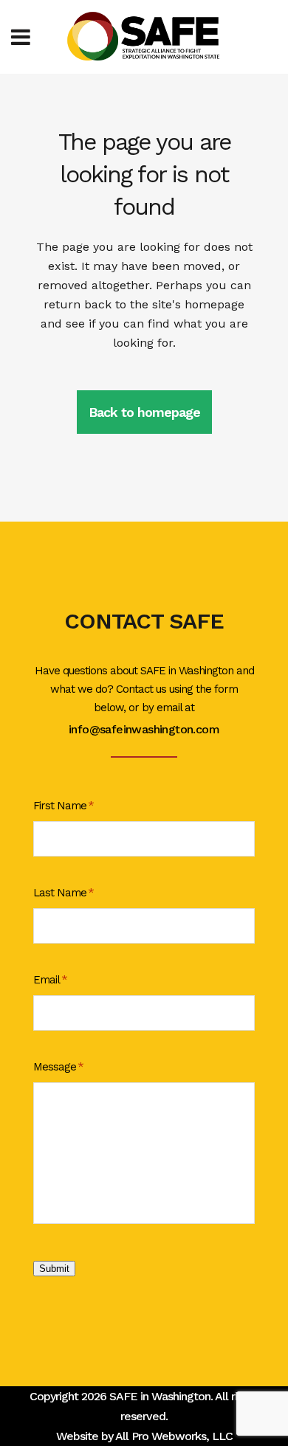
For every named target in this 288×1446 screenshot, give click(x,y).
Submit (54, 1268)
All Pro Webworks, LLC (174, 1436)
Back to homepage (144, 412)
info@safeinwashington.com (144, 729)
